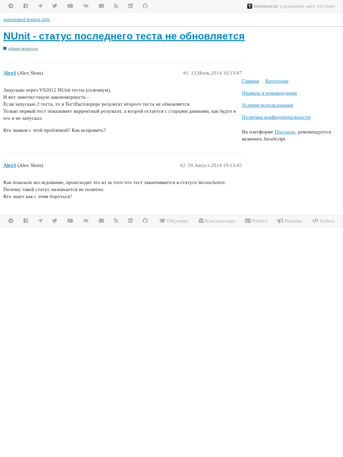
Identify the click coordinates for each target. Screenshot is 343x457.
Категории (276, 81)
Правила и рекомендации (269, 93)
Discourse (285, 131)
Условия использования (267, 105)
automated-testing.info (26, 19)
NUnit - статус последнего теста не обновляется (124, 35)
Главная (250, 81)
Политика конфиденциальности (276, 117)
